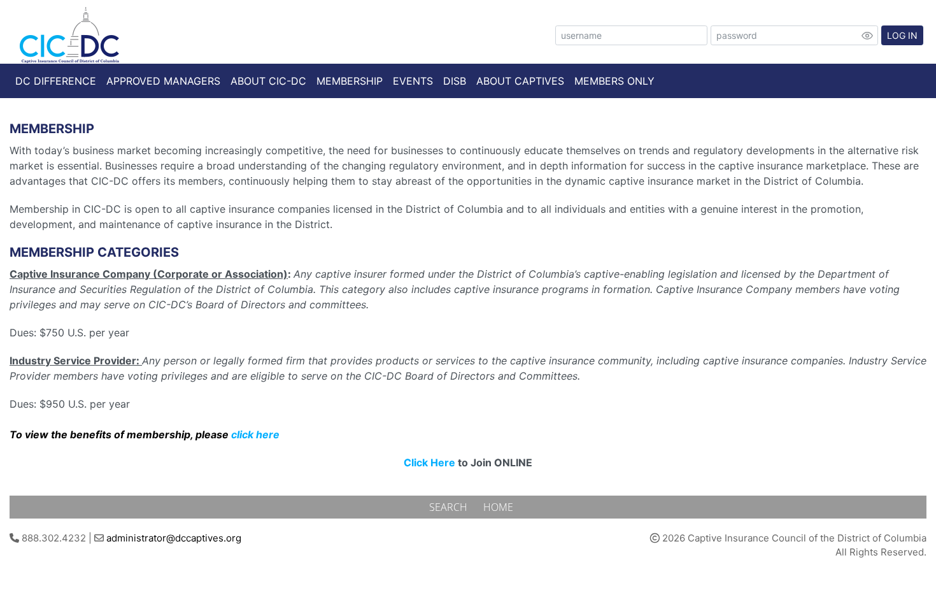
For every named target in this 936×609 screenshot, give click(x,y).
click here (255, 434)
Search (449, 507)
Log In (902, 35)
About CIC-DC (268, 81)
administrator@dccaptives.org (173, 538)
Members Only (614, 81)
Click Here (429, 462)
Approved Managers (163, 81)
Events (413, 81)
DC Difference (55, 81)
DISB (454, 81)
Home (498, 507)
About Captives (520, 81)
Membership (349, 81)
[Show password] (867, 36)
